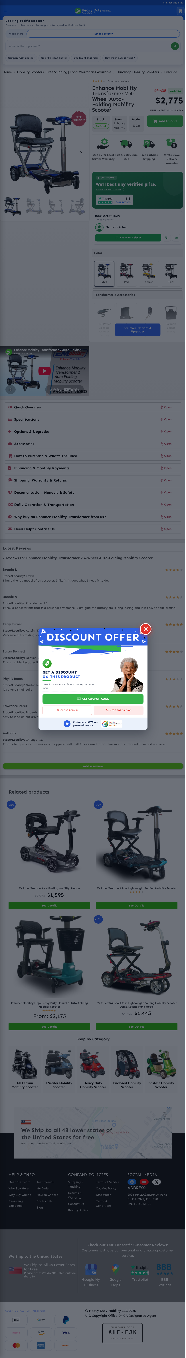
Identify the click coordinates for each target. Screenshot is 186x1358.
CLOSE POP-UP (67, 710)
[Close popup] (144, 629)
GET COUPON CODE (94, 698)
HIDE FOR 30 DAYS (119, 710)
